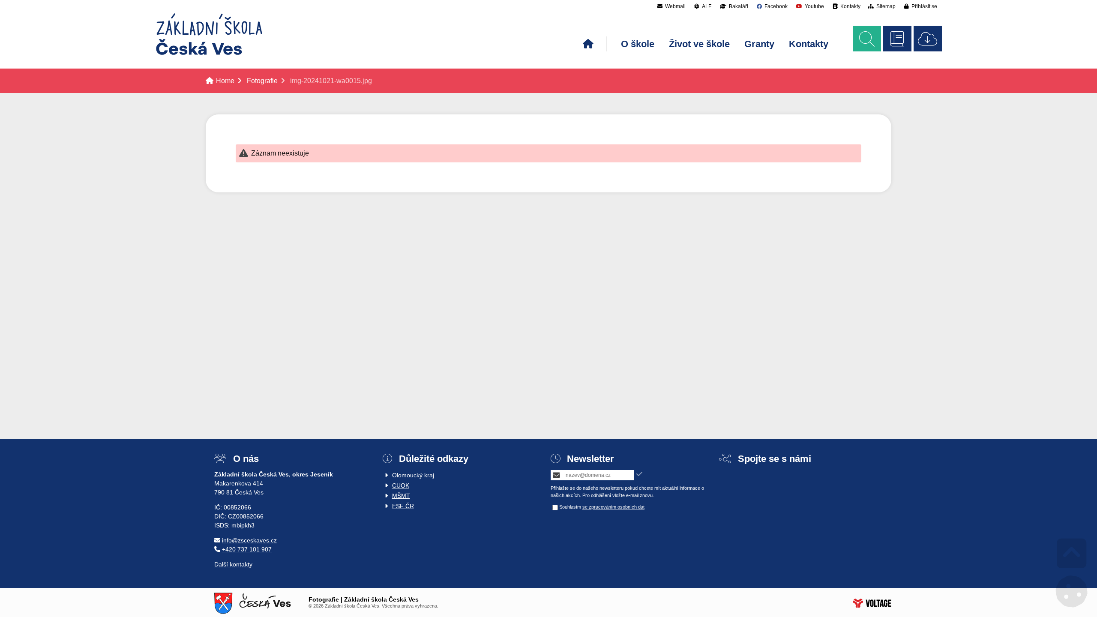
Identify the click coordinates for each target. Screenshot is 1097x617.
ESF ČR (403, 506)
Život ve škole (699, 44)
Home (209, 34)
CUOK (400, 485)
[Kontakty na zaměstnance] (897, 38)
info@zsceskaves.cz (249, 540)
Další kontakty (233, 564)
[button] (921, 6)
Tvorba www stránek (872, 603)
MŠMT (401, 495)
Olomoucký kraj (413, 475)
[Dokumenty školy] (928, 38)
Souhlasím (570, 506)
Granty (759, 44)
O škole (637, 44)
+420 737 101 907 (247, 549)
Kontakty (808, 44)
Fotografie (262, 80)
